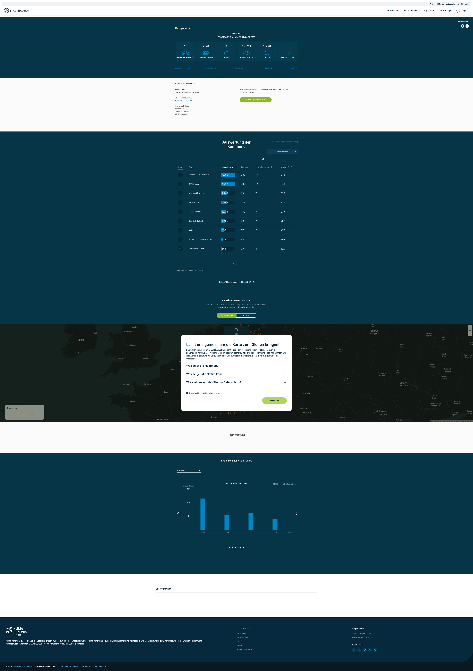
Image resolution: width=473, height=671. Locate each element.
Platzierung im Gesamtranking (286, 142)
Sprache (466, 4)
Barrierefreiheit (100, 666)
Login (464, 10)
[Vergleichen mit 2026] (276, 484)
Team (191, 167)
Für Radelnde (392, 10)
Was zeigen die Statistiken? (204, 374)
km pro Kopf (286, 167)
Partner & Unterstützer (361, 633)
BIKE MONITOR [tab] (227, 315)
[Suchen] (263, 159)
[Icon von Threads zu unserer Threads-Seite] (370, 650)
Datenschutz (87, 666)
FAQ (433, 4)
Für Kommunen (411, 10)
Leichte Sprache (453, 4)
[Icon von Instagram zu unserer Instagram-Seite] (359, 650)
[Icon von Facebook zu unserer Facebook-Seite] (354, 650)
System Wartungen (244, 649)
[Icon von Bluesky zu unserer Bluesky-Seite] (375, 650)
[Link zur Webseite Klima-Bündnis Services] (16, 631)
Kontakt (64, 666)
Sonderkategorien (282, 152)
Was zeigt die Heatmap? (202, 365)
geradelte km (227, 167)
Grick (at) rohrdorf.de (183, 101)
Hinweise (210, 69)
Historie (266, 69)
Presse (441, 4)
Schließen (274, 401)
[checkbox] (236, 393)
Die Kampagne (446, 10)
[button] (178, 513)
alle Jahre (181, 471)
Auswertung (238, 69)
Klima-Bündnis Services (23, 666)
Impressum (75, 666)
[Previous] (234, 444)
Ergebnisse (429, 10)
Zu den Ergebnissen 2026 (255, 100)
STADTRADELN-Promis (362, 637)
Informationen (180, 69)
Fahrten (244, 167)
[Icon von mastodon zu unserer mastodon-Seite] (365, 650)
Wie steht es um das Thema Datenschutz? (213, 382)
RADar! (291, 69)
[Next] (239, 444)
